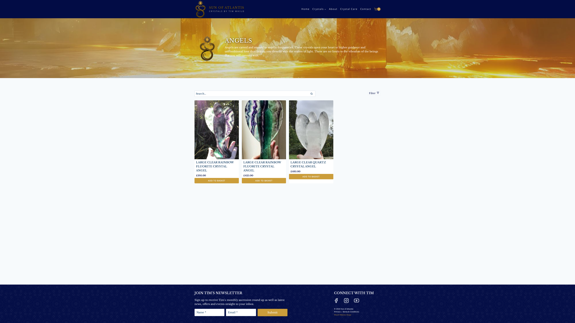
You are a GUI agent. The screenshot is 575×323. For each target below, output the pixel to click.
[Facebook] (336, 300)
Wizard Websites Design (342, 315)
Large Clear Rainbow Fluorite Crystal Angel (215, 166)
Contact (365, 9)
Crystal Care (348, 9)
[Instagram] (346, 300)
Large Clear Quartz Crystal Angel (308, 164)
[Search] (311, 94)
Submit (272, 312)
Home (305, 9)
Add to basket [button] (216, 180)
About (333, 9)
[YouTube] (356, 300)
